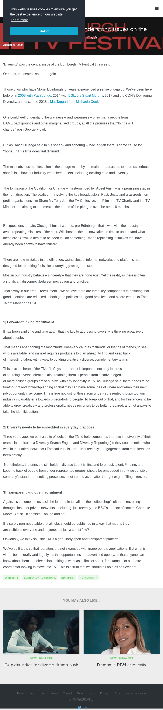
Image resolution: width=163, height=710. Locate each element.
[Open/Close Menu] (156, 8)
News (54, 693)
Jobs (43, 693)
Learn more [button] (19, 20)
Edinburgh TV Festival (40, 577)
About (80, 693)
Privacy (104, 693)
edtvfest (67, 577)
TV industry (88, 577)
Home (20, 693)
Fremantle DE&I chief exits (121, 664)
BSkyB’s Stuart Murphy (85, 95)
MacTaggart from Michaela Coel (74, 101)
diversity (11, 577)
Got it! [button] (44, 31)
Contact (67, 693)
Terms (91, 693)
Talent (32, 693)
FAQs (117, 693)
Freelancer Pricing (135, 693)
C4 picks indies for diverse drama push (41, 664)
